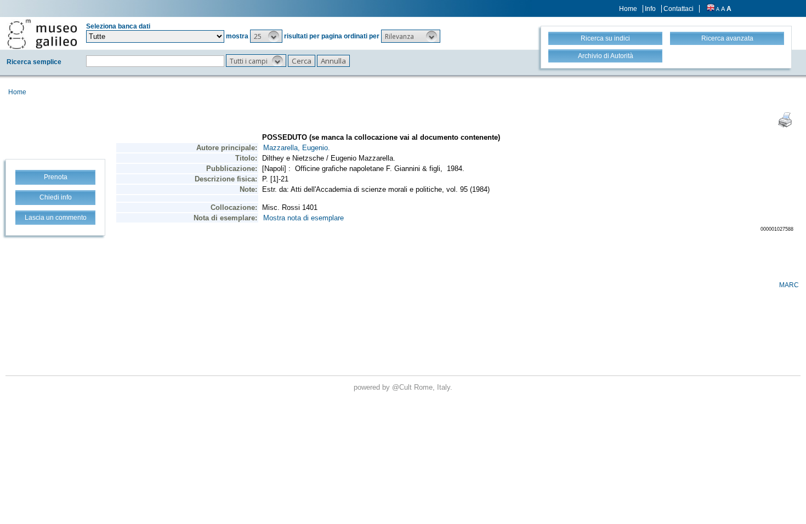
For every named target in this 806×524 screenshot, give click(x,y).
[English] (710, 9)
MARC (789, 285)
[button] (266, 36)
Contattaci (678, 9)
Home (628, 9)
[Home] (42, 34)
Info (650, 9)
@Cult (403, 387)
